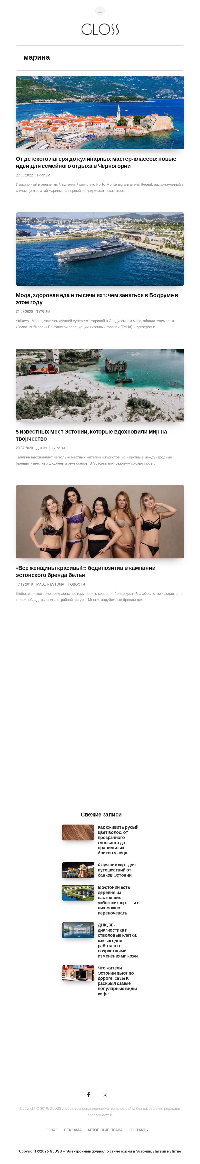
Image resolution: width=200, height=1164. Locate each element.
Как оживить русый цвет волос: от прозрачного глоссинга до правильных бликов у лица (118, 840)
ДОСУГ (42, 448)
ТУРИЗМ (43, 175)
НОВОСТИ (76, 584)
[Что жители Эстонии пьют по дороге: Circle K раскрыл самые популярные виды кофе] (78, 973)
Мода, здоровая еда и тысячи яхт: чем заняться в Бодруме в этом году (97, 299)
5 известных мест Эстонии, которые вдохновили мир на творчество (91, 435)
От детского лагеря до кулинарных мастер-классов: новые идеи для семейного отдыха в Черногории (96, 162)
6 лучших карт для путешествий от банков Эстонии (117, 870)
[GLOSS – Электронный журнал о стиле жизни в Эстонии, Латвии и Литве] (100, 44)
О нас (52, 1130)
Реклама (73, 1130)
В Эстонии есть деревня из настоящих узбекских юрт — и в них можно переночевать (119, 900)
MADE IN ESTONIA (50, 584)
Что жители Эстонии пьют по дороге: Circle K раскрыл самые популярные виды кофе (117, 981)
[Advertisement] (101, 726)
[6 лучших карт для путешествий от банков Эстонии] (78, 870)
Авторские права (105, 1130)
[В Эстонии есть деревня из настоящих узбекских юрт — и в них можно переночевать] (78, 892)
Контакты (139, 1130)
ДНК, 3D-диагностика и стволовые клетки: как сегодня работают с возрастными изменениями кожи (118, 940)
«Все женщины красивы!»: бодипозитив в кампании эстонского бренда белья (85, 571)
